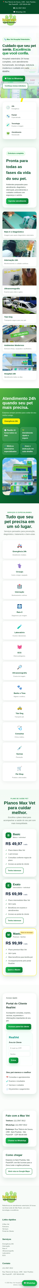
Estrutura (5, 1226)
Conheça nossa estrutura (15, 86)
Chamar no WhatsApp (17, 1140)
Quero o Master (14, 970)
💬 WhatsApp (29, 1283)
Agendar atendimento (17, 201)
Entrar (13, 1060)
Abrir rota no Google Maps (19, 1171)
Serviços (5, 1229)
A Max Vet (5, 1224)
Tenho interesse (14, 870)
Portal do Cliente (8, 1231)
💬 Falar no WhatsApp (14, 78)
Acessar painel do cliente (18, 1027)
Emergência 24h (11, 421)
